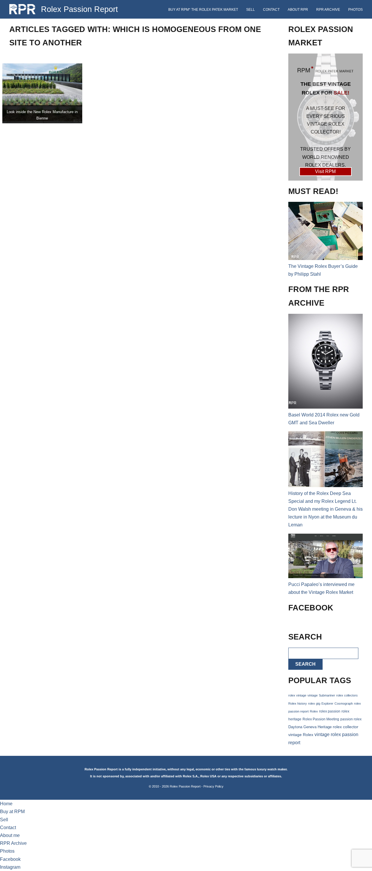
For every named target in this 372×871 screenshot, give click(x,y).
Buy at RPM (12, 811)
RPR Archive (328, 10)
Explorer (327, 703)
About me (10, 835)
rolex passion (329, 711)
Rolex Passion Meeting (321, 719)
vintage (312, 695)
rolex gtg (314, 703)
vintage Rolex (300, 734)
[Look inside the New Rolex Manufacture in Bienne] (42, 93)
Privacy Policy (213, 786)
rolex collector (345, 727)
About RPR (298, 10)
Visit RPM (325, 171)
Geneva (309, 727)
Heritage (325, 727)
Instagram (10, 867)
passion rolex (351, 719)
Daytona (295, 727)
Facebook (10, 859)
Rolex (314, 711)
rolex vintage (297, 695)
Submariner (327, 695)
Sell (250, 10)
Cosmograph (344, 703)
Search (305, 664)
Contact (271, 10)
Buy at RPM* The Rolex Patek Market (203, 10)
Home (6, 803)
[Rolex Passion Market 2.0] (325, 117)
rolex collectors (347, 695)
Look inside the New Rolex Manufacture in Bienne (42, 115)
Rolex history (297, 703)
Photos (355, 10)
